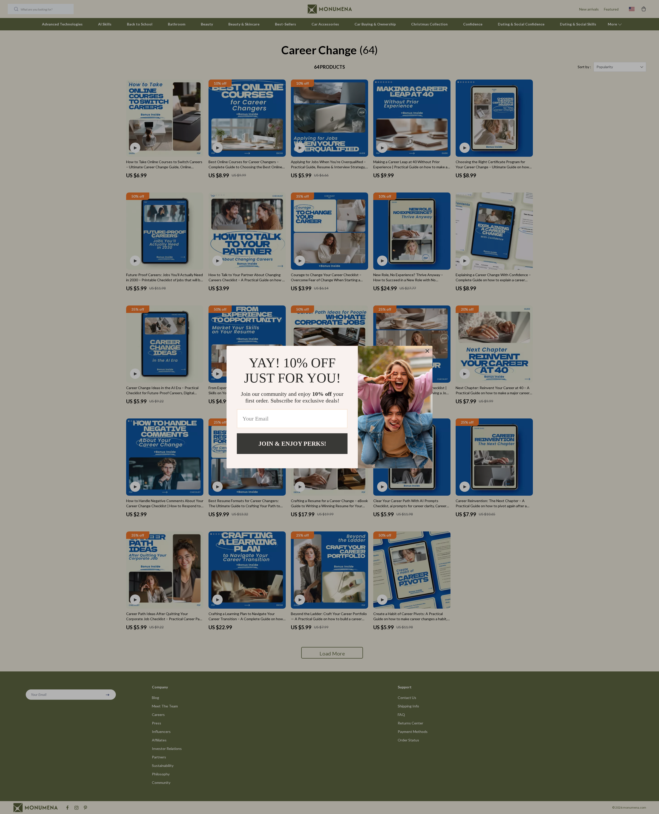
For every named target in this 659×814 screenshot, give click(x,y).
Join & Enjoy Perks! (292, 443)
